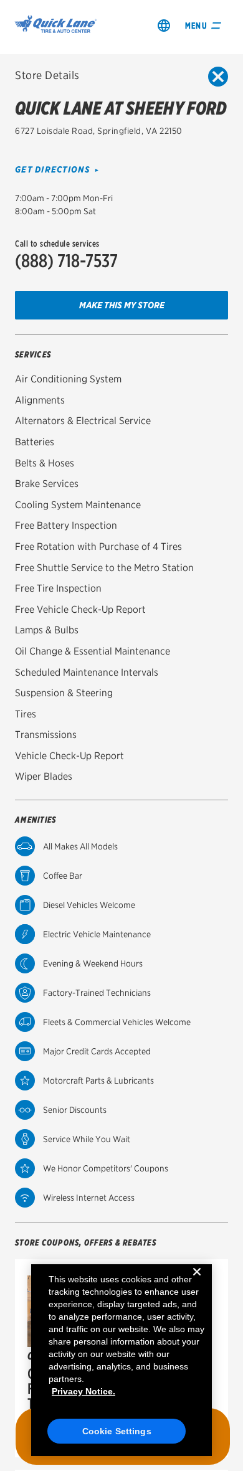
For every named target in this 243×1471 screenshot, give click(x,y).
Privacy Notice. (83, 1391)
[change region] (164, 25)
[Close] (197, 1281)
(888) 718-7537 (66, 260)
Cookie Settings (116, 1431)
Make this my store (121, 305)
